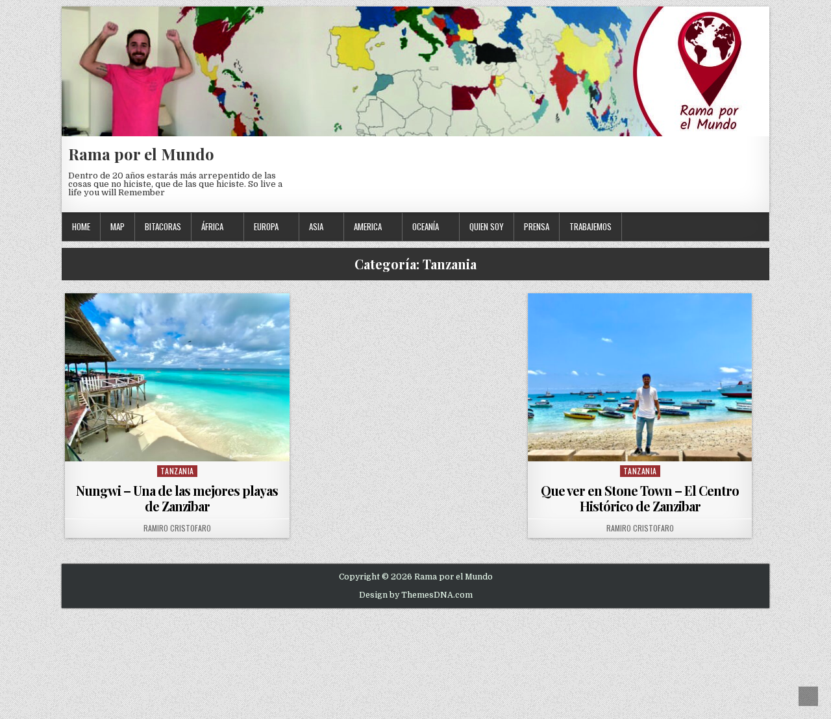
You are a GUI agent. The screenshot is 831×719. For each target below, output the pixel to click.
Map (117, 226)
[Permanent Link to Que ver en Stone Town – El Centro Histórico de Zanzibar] (640, 377)
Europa (266, 226)
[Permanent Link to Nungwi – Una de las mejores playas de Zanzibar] (177, 377)
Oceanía (425, 226)
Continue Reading (180, 445)
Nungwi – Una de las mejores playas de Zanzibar (177, 498)
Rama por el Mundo (141, 153)
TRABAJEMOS (590, 226)
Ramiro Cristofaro (177, 528)
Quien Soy (486, 226)
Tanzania (177, 470)
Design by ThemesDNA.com (416, 595)
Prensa (536, 226)
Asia (316, 226)
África (212, 226)
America (368, 226)
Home (81, 226)
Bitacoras (163, 226)
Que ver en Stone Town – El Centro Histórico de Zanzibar (640, 498)
